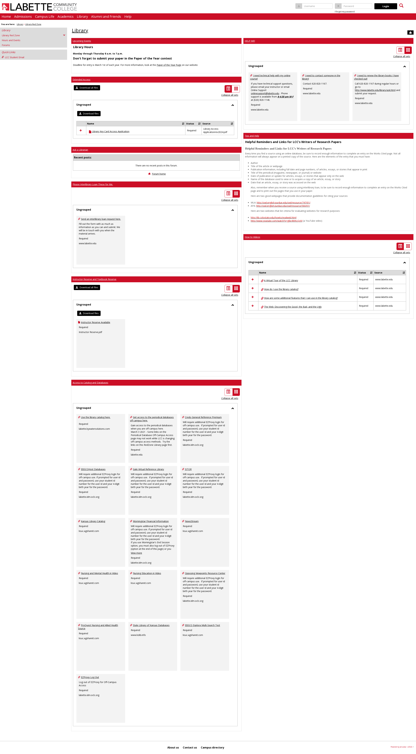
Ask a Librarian (80, 149)
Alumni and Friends (106, 16)
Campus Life (44, 16)
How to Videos (252, 237)
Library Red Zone (33, 24)
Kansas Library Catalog (93, 521)
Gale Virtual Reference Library (148, 469)
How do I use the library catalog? (281, 289)
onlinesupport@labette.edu (265, 93)
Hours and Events (11, 40)
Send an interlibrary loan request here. (101, 219)
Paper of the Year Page (169, 64)
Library (82, 16)
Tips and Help (252, 135)
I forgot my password (345, 11)
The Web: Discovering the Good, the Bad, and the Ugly (293, 306)
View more (136, 552)
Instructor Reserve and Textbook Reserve (94, 279)
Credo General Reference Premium (203, 417)
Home (6, 16)
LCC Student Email (14, 57)
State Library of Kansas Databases (151, 625)
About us (173, 747)
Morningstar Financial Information (151, 521)
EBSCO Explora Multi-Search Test (202, 625)
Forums (6, 45)
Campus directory (212, 747)
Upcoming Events (82, 40)
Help (127, 16)
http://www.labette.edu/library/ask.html (375, 90)
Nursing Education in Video (147, 573)
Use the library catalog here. (95, 417)
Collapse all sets (229, 95)
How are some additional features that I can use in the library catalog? (301, 297)
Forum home (159, 173)
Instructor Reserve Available (95, 322)
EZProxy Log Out (90, 677)
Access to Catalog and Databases (90, 382)
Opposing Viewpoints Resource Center (205, 573)
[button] (87, 87)
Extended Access (81, 79)
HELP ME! (250, 40)
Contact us (190, 747)
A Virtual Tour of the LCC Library (281, 280)
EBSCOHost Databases (93, 469)
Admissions (23, 16)
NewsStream (192, 521)
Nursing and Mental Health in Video (99, 573)
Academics (66, 16)
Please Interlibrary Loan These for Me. (93, 184)
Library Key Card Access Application (110, 131)
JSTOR (188, 469)
